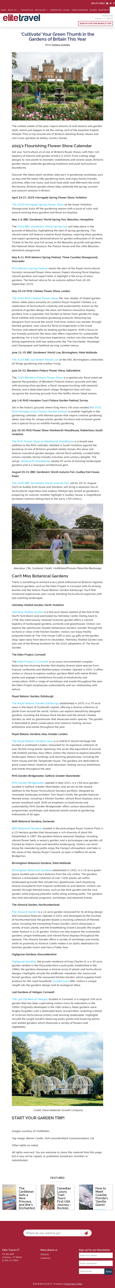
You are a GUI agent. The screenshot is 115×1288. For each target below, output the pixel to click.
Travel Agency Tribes (73, 1284)
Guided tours (61, 981)
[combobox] (51, 1233)
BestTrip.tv (104, 10)
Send (108, 1271)
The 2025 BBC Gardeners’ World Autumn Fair (40, 483)
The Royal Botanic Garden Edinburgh (35, 703)
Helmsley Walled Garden (27, 612)
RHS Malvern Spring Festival (30, 268)
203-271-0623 (98, 3)
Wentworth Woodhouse (35, 461)
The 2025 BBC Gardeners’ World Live (35, 359)
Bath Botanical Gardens (26, 828)
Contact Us (45, 1258)
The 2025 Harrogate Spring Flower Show (38, 204)
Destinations (27, 10)
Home (3, 10)
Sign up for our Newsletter (95, 23)
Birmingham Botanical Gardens (31, 870)
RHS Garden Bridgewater (28, 782)
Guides (66, 10)
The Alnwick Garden (24, 911)
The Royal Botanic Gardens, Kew (32, 741)
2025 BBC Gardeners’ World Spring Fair (42, 226)
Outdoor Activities (61, 44)
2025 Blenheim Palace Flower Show (40, 377)
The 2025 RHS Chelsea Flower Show (35, 298)
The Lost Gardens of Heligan (29, 999)
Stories (93, 10)
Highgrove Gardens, (24, 961)
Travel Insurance (79, 10)
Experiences (56, 10)
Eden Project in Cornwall (32, 661)
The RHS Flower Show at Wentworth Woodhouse (43, 441)
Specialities (40, 10)
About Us (12, 10)
